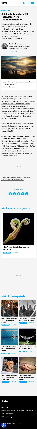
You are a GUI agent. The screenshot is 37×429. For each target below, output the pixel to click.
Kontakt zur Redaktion (8, 410)
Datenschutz (29, 410)
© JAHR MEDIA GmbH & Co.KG (11, 423)
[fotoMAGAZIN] (5, 3)
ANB (2, 413)
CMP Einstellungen (7, 417)
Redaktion (4, 407)
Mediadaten (20, 410)
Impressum (9, 413)
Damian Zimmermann (16, 44)
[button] (10, 193)
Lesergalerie (5, 10)
